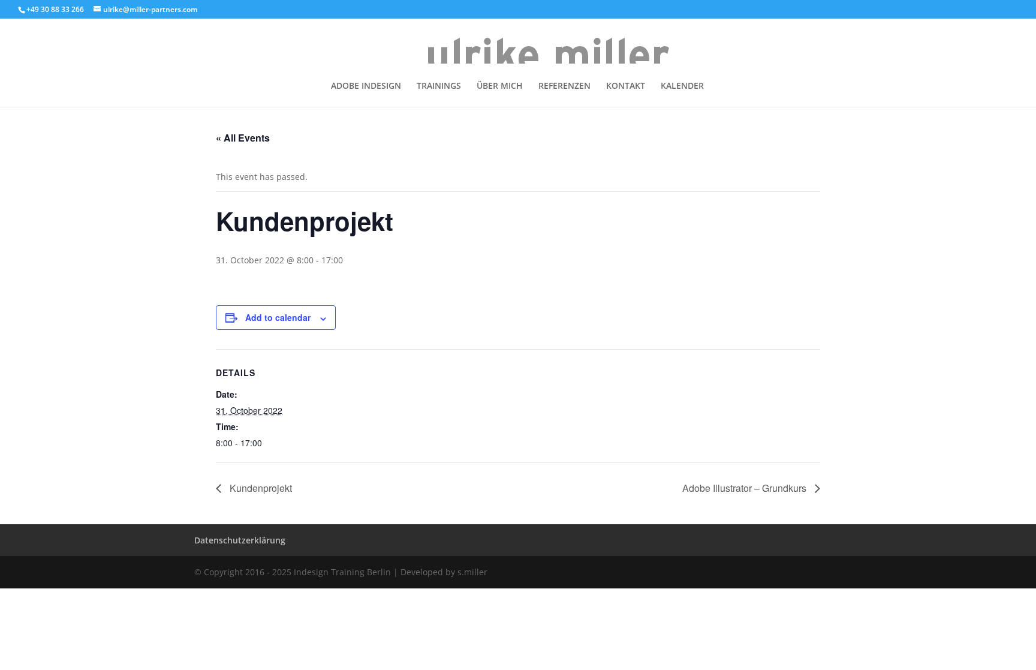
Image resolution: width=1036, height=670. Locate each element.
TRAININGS (439, 86)
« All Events (243, 138)
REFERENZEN (564, 86)
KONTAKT (625, 86)
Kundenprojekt (259, 488)
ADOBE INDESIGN (366, 86)
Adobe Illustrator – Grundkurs (745, 488)
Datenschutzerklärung (239, 540)
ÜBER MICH (500, 86)
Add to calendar (278, 317)
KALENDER (682, 86)
